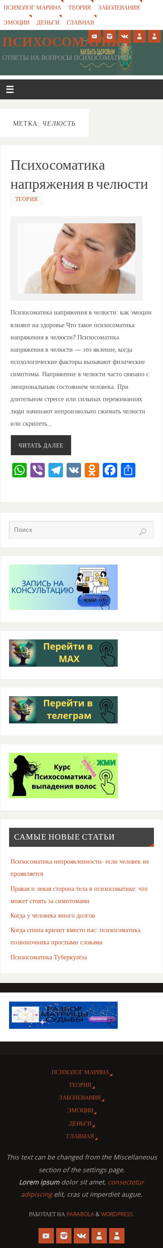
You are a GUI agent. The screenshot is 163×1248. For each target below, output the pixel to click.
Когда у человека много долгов (52, 915)
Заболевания (119, 7)
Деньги (48, 22)
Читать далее (41, 445)
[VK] (124, 36)
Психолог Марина (32, 7)
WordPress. (117, 1214)
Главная (80, 22)
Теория (79, 7)
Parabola (80, 1214)
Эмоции (16, 22)
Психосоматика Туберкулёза (48, 957)
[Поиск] (142, 531)
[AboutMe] (139, 36)
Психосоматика (66, 41)
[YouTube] (94, 36)
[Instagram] (109, 36)
